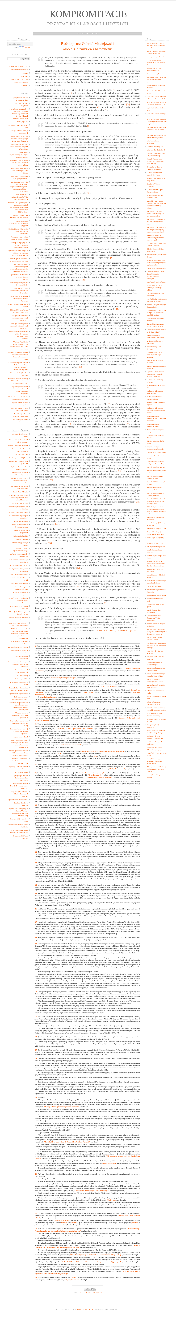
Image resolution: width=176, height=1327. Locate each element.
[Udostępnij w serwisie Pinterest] (94, 1289)
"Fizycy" (74, 1277)
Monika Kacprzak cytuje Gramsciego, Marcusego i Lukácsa (154, 287)
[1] (80, 73)
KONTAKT (24, 85)
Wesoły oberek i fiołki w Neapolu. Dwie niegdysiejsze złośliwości (19, 785)
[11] (63, 219)
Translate (27, 47)
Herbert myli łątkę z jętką (20, 536)
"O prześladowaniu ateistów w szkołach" (99, 777)
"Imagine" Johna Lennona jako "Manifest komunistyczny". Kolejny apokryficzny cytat (18, 138)
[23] (57, 523)
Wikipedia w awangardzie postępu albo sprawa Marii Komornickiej (20, 318)
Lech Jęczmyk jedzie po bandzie (156, 282)
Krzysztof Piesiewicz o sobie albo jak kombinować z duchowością (17, 600)
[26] (77, 586)
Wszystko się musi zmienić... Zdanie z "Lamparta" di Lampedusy (19, 793)
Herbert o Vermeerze (21, 539)
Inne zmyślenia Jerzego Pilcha (156, 546)
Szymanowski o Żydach (21, 737)
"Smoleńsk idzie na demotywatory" (91, 773)
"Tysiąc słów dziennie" (117, 769)
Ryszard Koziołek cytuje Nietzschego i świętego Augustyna (154, 354)
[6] (98, 107)
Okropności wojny (22, 675)
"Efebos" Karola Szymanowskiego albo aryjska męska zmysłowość (19, 154)
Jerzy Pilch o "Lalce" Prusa (155, 543)
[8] (88, 126)
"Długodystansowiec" (71, 1280)
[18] (70, 423)
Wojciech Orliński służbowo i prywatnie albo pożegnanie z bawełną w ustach (156, 501)
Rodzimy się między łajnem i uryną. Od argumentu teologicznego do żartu (19, 245)
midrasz (64, 1222)
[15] (48, 336)
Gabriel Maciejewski (94, 1292)
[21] (51, 479)
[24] (50, 543)
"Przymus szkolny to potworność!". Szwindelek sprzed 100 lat (20, 715)
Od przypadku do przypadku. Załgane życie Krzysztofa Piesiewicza (19, 298)
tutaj (59, 753)
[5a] (128, 104)
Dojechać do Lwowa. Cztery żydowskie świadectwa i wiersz (19, 480)
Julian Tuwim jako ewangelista (18, 574)
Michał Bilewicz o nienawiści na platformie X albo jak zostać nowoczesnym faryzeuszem (156, 129)
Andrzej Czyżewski (109, 1163)
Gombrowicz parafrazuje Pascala (18, 512)
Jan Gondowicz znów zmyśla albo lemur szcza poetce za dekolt (156, 221)
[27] (54, 589)
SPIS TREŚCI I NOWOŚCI (19, 70)
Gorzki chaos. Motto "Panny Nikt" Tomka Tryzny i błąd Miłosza (19, 170)
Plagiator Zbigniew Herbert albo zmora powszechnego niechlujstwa (18, 231)
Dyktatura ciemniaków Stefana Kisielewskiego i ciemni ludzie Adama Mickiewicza (18, 497)
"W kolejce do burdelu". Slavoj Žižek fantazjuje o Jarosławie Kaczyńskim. (156, 769)
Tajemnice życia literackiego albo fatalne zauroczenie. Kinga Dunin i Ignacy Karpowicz (18, 752)
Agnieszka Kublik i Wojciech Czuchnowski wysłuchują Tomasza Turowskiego (155, 374)
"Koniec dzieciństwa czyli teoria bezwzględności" (117, 630)
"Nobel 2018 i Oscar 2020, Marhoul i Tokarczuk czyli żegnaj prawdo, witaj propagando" (91, 1262)
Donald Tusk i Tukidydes (20, 492)
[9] (62, 142)
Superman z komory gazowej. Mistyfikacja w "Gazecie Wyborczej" (19, 731)
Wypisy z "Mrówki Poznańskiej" (18, 799)
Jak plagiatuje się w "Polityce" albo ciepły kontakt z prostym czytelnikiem (156, 45)
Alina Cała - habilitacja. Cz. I (155, 146)
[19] (127, 423)
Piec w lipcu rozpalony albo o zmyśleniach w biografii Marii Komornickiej (19, 325)
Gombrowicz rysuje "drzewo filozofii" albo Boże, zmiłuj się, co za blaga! (19, 162)
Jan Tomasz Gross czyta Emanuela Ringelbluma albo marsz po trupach (155, 237)
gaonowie (134, 1222)
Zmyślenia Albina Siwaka (154, 586)
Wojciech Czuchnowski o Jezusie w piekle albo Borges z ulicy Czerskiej (156, 161)
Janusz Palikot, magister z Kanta (156, 528)
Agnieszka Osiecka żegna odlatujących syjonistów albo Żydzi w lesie (19, 290)
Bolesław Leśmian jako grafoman (18, 445)
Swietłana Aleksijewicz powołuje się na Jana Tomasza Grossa (156, 62)
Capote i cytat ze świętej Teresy (18, 458)
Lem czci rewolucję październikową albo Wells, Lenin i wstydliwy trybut (19, 197)
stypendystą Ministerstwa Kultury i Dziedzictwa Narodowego (102, 751)
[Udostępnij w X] (90, 1289)
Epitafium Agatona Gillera (20, 503)
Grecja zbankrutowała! (21, 521)
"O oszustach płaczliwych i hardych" (64, 677)
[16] (80, 367)
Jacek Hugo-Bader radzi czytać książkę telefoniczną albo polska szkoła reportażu (156, 262)
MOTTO (25, 73)
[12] (112, 257)
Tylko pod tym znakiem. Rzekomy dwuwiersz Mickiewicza (20, 777)
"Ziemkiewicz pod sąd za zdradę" (70, 745)
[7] (106, 109)
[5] (92, 101)
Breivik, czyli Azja (22, 122)
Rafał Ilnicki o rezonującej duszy (156, 268)
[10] (88, 192)
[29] (105, 603)
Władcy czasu (111, 1200)
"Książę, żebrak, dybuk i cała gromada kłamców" (61, 1106)
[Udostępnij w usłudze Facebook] (92, 1289)
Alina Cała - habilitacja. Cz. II (156, 150)
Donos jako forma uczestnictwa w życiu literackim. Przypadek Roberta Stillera (18, 146)
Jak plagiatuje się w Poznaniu (156, 57)
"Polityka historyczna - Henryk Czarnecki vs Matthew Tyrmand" (67, 1142)
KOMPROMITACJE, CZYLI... (18, 66)
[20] (119, 470)
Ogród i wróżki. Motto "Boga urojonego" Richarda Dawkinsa (19, 276)
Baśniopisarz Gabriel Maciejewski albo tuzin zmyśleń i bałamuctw (156, 418)
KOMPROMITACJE (88, 13)
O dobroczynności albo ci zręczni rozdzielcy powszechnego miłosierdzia (18, 664)
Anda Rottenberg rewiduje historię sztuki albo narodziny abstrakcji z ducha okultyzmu (156, 563)
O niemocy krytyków (21, 679)
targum (74, 1222)
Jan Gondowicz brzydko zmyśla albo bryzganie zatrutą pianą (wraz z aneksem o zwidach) (156, 229)
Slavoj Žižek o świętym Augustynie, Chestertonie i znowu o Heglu (155, 761)
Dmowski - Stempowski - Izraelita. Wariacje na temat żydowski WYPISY (20, 760)
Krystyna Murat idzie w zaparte (156, 452)
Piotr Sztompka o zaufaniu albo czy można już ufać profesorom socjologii (156, 645)
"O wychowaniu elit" (95, 775)
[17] (108, 403)
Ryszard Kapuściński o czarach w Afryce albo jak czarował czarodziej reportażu (156, 312)
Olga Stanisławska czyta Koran (156, 595)
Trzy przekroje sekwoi (21, 772)
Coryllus (82, 1292)
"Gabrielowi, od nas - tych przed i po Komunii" (74, 728)
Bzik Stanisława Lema (21, 454)
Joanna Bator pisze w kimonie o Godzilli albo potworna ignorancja (156, 79)
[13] (83, 279)
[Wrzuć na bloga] (87, 1289)
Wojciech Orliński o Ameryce (156, 467)
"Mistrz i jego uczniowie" (109, 686)
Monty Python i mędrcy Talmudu (18, 647)
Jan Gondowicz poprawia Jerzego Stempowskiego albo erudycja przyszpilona (155, 213)
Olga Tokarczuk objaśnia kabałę (18, 693)
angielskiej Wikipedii (62, 1220)
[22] (137, 501)
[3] (71, 92)
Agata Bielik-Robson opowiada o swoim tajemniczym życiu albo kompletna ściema (156, 121)
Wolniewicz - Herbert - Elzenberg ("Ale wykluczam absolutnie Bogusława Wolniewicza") (18, 380)
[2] (114, 90)
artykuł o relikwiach (48, 697)
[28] (137, 589)
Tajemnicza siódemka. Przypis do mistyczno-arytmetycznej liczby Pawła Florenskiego (18, 253)
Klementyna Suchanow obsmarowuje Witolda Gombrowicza (154, 618)
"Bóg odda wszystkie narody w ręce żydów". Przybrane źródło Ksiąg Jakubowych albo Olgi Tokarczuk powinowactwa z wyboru (18, 113)
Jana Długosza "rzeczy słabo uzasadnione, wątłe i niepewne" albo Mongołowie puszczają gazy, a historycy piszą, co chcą (19, 186)
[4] (107, 98)
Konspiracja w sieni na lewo (19, 583)
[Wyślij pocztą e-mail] (85, 1289)
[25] (79, 567)
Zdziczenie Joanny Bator (154, 74)
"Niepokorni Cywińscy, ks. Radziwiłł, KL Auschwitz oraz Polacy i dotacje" (96, 1254)
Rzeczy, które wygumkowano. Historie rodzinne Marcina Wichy (19, 723)
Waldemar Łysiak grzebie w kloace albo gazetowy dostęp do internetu (156, 410)
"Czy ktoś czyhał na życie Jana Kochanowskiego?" (91, 1190)
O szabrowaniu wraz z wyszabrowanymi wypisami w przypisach (18, 223)
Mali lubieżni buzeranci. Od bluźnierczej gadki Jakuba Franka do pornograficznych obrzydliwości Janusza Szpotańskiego (19, 633)
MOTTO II (24, 76)
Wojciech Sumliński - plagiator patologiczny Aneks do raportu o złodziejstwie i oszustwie (157, 631)
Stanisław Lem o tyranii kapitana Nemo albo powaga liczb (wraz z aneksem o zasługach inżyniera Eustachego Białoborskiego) (18, 207)
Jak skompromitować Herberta (18, 565)
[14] (118, 309)
